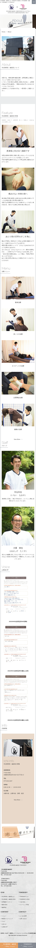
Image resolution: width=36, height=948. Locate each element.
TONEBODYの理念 (25, 899)
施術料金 (4, 907)
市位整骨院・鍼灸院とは (8, 896)
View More (17, 439)
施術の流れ (4, 904)
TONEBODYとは (24, 896)
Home (3, 32)
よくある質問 (23, 916)
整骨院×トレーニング (7, 918)
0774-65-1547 (8, 781)
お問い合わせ (23, 918)
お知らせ (4, 924)
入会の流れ (22, 902)
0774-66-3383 (8, 886)
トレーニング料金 (24, 904)
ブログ (3, 921)
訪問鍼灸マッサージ (7, 902)
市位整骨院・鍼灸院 (9, 945)
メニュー (4, 916)
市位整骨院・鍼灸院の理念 (9, 899)
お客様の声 (4, 927)
